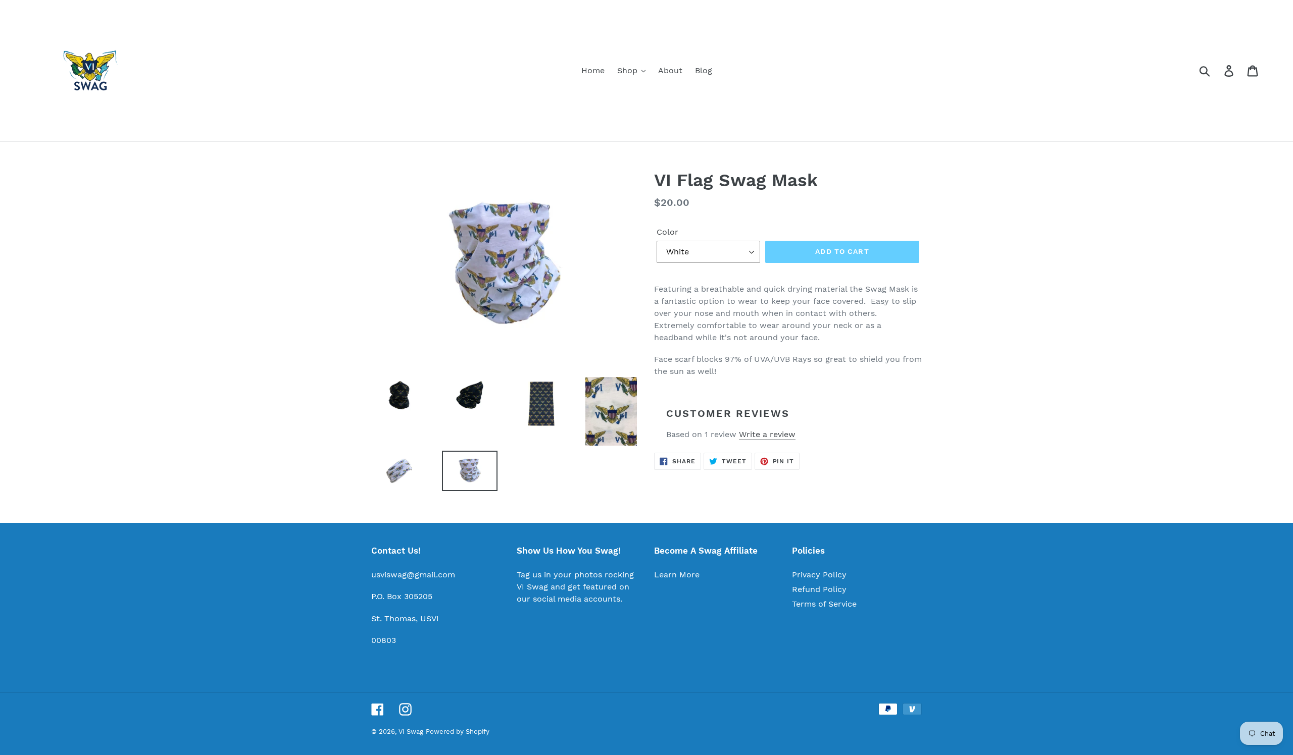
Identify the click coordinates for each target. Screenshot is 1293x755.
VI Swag (411, 731)
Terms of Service (824, 604)
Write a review (767, 434)
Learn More (677, 574)
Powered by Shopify (457, 731)
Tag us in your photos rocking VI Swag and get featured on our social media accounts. (575, 587)
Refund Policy (819, 589)
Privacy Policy (819, 574)
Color (667, 232)
